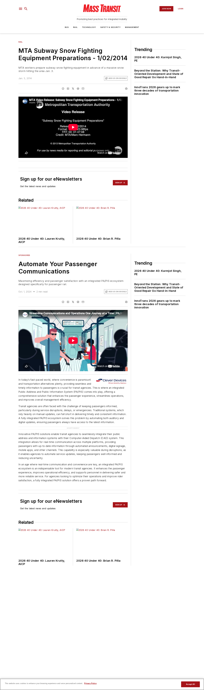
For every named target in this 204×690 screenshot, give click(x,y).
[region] (102, 684)
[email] (83, 88)
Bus (67, 27)
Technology (89, 27)
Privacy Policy (90, 683)
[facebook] (63, 88)
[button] (20, 9)
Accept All (190, 684)
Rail (75, 27)
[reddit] (78, 88)
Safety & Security (110, 27)
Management (132, 27)
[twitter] (73, 88)
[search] (26, 9)
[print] (126, 88)
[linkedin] (68, 88)
